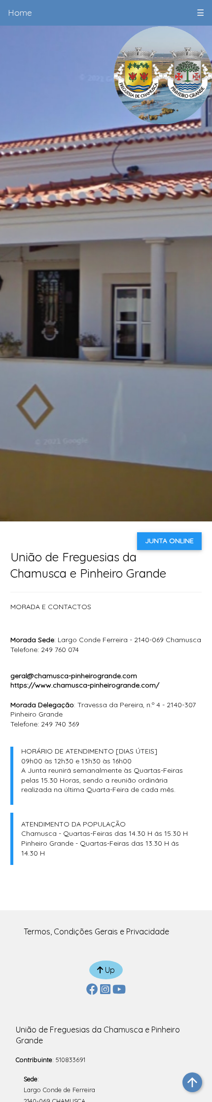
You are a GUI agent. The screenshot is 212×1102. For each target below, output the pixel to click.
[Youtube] (119, 991)
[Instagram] (105, 991)
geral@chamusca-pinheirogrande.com (73, 675)
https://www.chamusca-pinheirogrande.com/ (84, 685)
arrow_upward (192, 1082)
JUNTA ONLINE (169, 540)
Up (109, 970)
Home (20, 12)
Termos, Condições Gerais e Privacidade (96, 931)
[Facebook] (92, 991)
